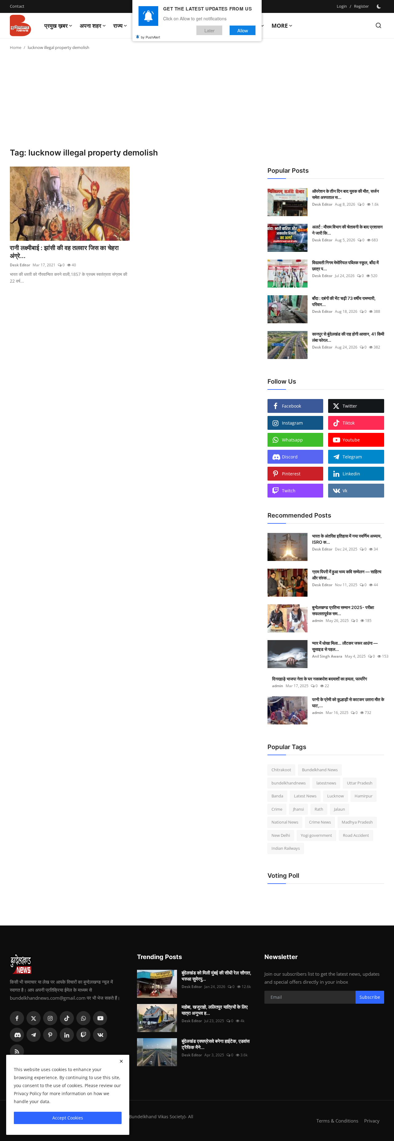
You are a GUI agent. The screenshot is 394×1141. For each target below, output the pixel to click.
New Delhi (280, 835)
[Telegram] (33, 1035)
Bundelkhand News (320, 769)
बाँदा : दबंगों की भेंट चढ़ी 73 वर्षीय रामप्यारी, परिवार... (344, 301)
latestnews (326, 783)
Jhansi (298, 809)
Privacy (372, 1121)
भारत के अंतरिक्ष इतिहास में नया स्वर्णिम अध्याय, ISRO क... (347, 539)
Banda (277, 796)
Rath (319, 809)
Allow (242, 30)
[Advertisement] (197, 101)
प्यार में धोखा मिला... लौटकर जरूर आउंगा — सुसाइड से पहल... (345, 646)
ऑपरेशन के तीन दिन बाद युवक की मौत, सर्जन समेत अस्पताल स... (345, 194)
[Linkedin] (67, 1035)
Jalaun (339, 809)
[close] (121, 1061)
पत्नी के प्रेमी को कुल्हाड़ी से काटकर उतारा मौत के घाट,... (348, 702)
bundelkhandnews (288, 783)
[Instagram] (50, 1018)
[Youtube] (100, 1018)
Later (209, 30)
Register (361, 6)
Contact (17, 6)
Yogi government (316, 835)
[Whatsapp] (83, 1018)
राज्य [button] (118, 25)
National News (284, 822)
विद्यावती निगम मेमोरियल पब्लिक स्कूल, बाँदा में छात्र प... (345, 265)
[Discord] (17, 1035)
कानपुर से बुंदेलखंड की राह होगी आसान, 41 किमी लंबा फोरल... (348, 337)
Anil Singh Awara (327, 656)
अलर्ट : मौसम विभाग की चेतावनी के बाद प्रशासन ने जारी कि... (347, 230)
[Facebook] (17, 1018)
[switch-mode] (379, 6)
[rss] (17, 1051)
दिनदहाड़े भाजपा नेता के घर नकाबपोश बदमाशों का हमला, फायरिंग (319, 678)
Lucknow (335, 796)
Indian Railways (285, 848)
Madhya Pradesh (357, 822)
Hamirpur (363, 796)
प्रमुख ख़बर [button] (56, 25)
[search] (378, 25)
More (279, 25)
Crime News (320, 822)
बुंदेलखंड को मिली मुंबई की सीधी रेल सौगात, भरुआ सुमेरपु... (216, 976)
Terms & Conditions (337, 1121)
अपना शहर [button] (90, 25)
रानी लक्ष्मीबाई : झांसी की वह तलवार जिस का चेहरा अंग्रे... (64, 252)
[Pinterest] (50, 1035)
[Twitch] (83, 1035)
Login (342, 6)
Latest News (305, 796)
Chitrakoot (281, 769)
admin (317, 620)
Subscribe (370, 997)
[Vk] (100, 1035)
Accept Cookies (67, 1118)
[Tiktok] (67, 1018)
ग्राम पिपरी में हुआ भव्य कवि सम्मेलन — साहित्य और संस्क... (346, 574)
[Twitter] (33, 1018)
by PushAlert (150, 36)
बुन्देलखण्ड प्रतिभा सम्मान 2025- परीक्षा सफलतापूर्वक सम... (343, 610)
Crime (276, 809)
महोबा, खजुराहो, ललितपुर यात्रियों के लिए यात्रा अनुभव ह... (215, 1010)
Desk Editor (20, 265)
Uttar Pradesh (359, 783)
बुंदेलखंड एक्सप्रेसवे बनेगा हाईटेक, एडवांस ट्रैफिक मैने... (216, 1044)
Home (15, 47)
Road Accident (356, 835)
